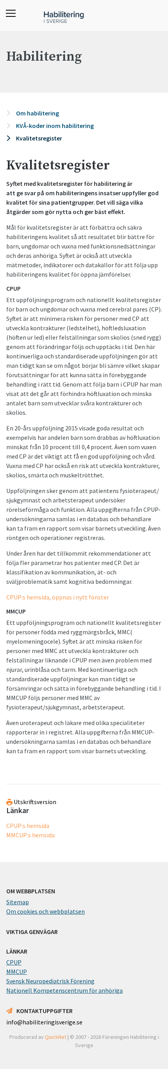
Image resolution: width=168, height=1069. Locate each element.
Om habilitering (37, 113)
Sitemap (17, 902)
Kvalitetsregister (39, 138)
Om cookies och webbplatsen (45, 911)
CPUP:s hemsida (27, 826)
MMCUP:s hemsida (30, 835)
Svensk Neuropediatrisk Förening (50, 981)
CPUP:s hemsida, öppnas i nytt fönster (57, 597)
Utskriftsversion (34, 802)
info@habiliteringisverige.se (44, 1022)
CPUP (13, 962)
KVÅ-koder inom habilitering (55, 126)
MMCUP (16, 971)
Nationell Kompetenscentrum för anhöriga (64, 990)
